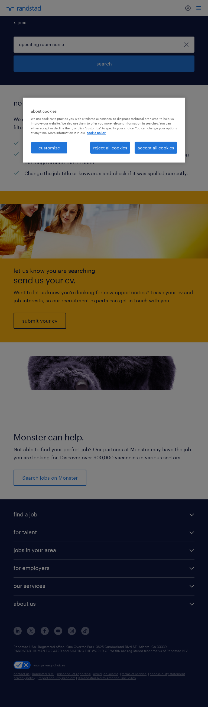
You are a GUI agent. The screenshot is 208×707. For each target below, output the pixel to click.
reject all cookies (110, 147)
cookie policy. (96, 132)
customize (49, 147)
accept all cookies (156, 147)
